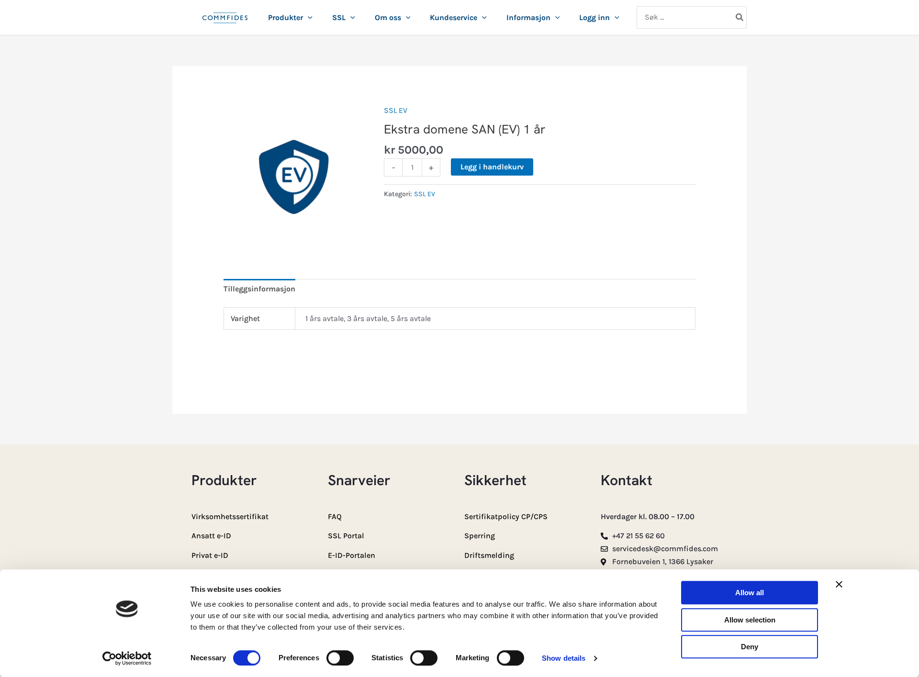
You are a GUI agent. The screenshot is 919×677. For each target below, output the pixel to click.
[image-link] (225, 23)
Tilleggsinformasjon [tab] (259, 288)
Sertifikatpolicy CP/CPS (506, 516)
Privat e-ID (209, 555)
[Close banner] (839, 584)
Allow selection (749, 620)
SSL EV (395, 110)
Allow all (749, 592)
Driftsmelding (489, 555)
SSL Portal (346, 535)
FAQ (335, 516)
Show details (563, 658)
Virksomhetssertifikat (230, 516)
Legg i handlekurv (492, 166)
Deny (749, 647)
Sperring (479, 535)
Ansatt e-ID (211, 535)
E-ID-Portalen (351, 555)
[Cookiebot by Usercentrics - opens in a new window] (127, 658)
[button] (308, 17)
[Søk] (740, 18)
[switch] (340, 658)
